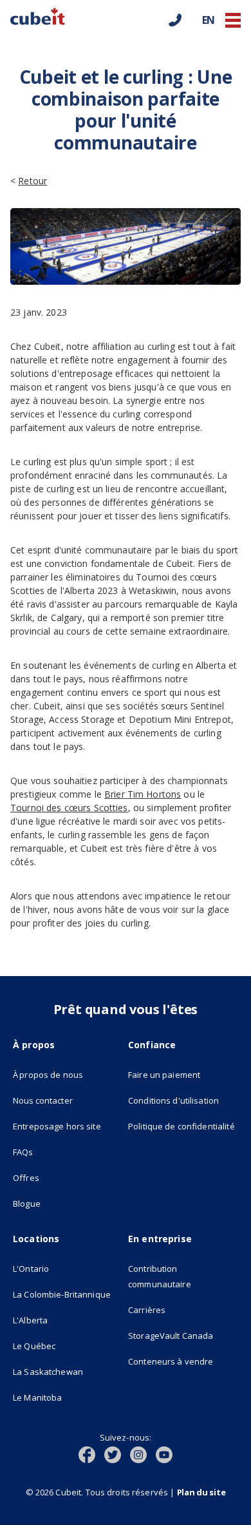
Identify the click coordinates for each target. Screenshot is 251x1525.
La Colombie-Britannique (62, 1294)
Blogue (27, 1203)
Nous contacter (43, 1100)
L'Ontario (31, 1268)
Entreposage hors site (68, 1126)
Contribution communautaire (159, 1276)
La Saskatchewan (48, 1371)
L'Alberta (30, 1320)
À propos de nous (48, 1074)
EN (208, 20)
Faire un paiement (164, 1074)
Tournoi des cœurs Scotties (69, 807)
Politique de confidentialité (181, 1126)
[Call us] (175, 20)
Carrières (146, 1310)
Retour (32, 181)
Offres (26, 1178)
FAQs (23, 1152)
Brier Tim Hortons (142, 794)
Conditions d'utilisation (173, 1100)
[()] (91, 1453)
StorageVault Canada (170, 1335)
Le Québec (34, 1346)
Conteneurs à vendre (170, 1361)
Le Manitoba (37, 1397)
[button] (233, 20)
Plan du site (201, 1492)
